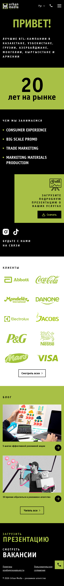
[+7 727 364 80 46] (59, 564)
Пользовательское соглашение (43, 568)
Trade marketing (22, 148)
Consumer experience (26, 129)
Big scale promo (21, 139)
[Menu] (58, 6)
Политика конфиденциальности (13, 568)
